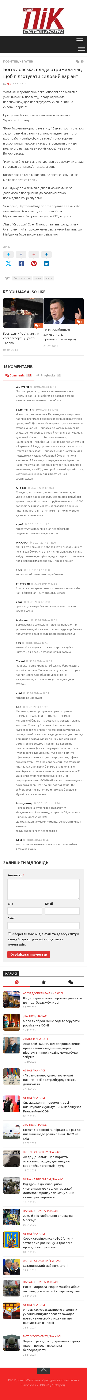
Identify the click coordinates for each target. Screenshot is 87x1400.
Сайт (11, 918)
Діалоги (29, 1038)
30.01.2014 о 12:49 (38, 839)
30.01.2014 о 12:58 (45, 583)
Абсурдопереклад (36, 993)
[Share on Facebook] (21, 259)
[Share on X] (8, 259)
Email (49, 903)
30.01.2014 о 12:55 (37, 642)
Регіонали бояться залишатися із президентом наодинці (60, 334)
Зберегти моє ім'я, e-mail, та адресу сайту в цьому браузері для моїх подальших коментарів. (43, 939)
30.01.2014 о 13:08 (47, 409)
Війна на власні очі (37, 1179)
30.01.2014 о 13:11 (45, 386)
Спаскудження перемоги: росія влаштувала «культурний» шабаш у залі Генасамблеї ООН (52, 1107)
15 (82, 61)
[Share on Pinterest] (34, 259)
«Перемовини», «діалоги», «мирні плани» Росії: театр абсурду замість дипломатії (49, 1080)
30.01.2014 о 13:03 (42, 487)
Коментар (15, 875)
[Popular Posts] (43, 982)
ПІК (9, 84)
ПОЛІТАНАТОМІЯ (47, 1210)
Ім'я (10, 903)
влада (38, 278)
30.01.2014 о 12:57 (45, 620)
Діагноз (29, 1016)
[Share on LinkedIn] (46, 259)
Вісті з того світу (35, 1151)
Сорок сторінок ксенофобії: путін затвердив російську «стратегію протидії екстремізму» (48, 1243)
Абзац (27, 1070)
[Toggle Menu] (81, 49)
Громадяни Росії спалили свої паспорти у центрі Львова (21, 338)
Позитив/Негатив (18, 61)
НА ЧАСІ (58, 993)
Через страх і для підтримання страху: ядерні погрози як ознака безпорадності (51, 1345)
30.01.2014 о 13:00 (44, 542)
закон (49, 278)
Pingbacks (50, 375)
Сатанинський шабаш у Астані (45, 1265)
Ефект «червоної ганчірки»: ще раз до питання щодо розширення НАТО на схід (52, 1134)
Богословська (22, 278)
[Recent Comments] (70, 982)
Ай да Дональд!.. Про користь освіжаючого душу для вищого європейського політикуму (46, 1161)
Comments (20, 375)
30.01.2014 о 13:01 (39, 524)
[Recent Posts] (16, 982)
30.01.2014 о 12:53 (40, 661)
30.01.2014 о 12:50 (48, 803)
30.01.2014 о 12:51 (37, 693)
